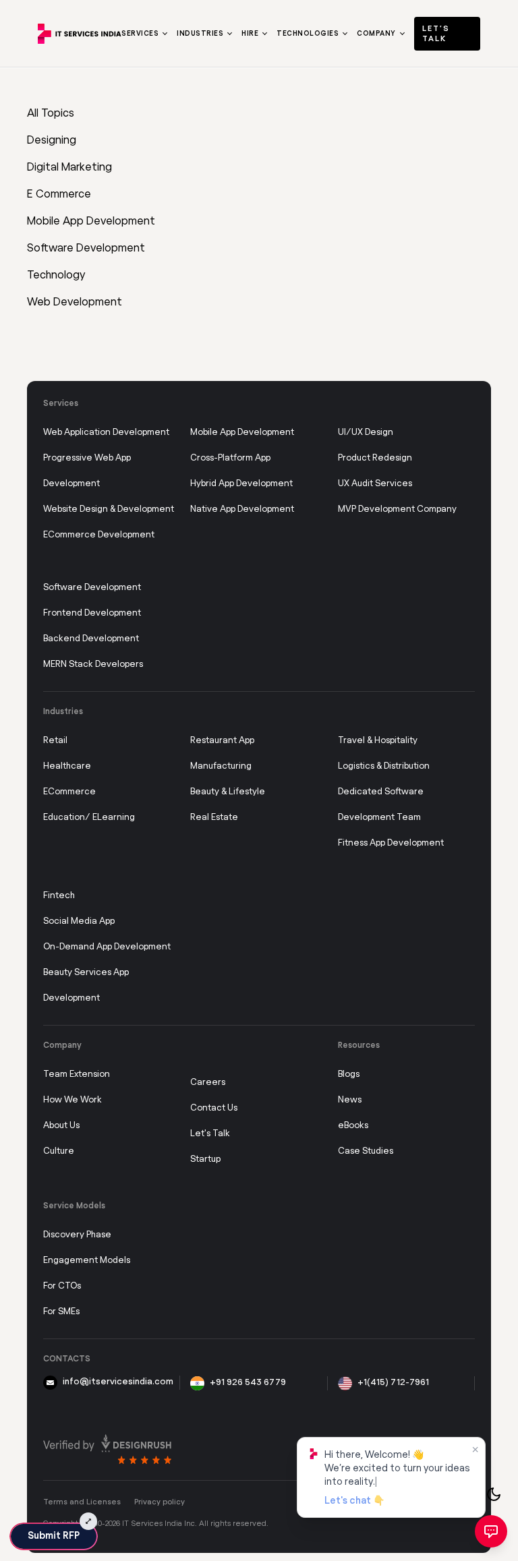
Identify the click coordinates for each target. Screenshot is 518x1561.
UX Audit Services (375, 483)
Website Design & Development (108, 509)
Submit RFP (54, 1536)
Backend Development (91, 639)
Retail (55, 740)
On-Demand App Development (107, 947)
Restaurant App (222, 740)
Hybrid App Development (241, 483)
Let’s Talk (436, 33)
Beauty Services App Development (86, 985)
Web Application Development (106, 432)
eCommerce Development (98, 535)
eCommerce (69, 792)
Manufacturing (221, 766)
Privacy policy (159, 1502)
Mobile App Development (242, 432)
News (350, 1100)
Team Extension (76, 1074)
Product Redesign (375, 458)
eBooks (353, 1125)
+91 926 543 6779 (248, 1382)
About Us (61, 1125)
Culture (58, 1151)
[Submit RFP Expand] (88, 1521)
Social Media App (79, 921)
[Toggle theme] (494, 1494)
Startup (205, 1159)
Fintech (59, 895)
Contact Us (213, 1108)
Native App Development (242, 509)
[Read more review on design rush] (107, 1449)
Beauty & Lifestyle (227, 792)
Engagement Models (86, 1260)
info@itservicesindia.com (118, 1382)
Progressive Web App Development (87, 471)
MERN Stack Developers (93, 664)
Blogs (348, 1074)
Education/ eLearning (89, 817)
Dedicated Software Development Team (381, 805)
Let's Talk (210, 1133)
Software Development (92, 587)
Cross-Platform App (230, 458)
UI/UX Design (365, 432)
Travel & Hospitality (378, 740)
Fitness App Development (391, 843)
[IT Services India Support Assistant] (491, 1531)
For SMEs (61, 1311)
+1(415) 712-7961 (393, 1382)
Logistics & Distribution (384, 766)
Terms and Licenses (82, 1502)
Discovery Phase (77, 1235)
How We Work (72, 1100)
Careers (207, 1082)
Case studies (365, 1151)
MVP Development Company (397, 509)
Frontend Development (92, 613)
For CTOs (62, 1286)
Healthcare (67, 766)
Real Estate (214, 817)
